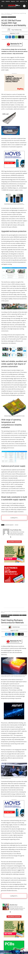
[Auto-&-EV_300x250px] (14, 167)
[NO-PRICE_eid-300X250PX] (14, 562)
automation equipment (9, 524)
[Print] (22, 37)
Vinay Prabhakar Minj (16, 29)
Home (2, 13)
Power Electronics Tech (11, 17)
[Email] (19, 37)
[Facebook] (9, 37)
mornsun (16, 524)
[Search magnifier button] (24, 6)
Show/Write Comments (14, 541)
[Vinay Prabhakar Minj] (9, 30)
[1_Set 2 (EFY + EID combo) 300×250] (14, 582)
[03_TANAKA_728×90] (14, 953)
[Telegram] (6, 37)
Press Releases (7, 13)
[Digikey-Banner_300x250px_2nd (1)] (14, 90)
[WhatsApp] (16, 37)
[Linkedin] (13, 37)
